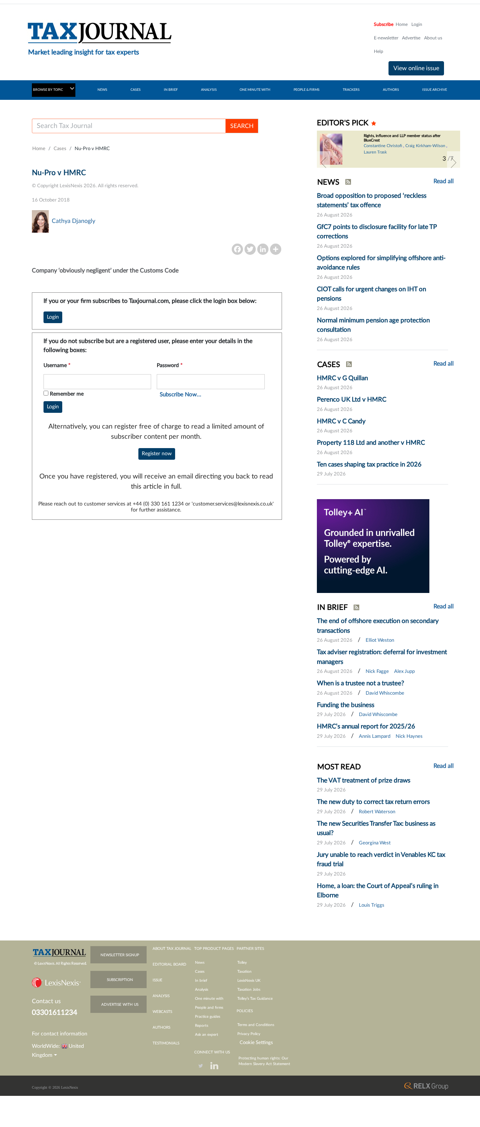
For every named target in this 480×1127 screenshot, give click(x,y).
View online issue (416, 68)
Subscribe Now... (180, 394)
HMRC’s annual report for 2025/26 (366, 726)
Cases (60, 148)
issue (157, 980)
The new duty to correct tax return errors (373, 802)
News (199, 962)
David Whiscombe (385, 693)
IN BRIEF (171, 90)
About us (433, 38)
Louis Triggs (371, 905)
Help (378, 51)
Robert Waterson (377, 812)
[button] (323, 162)
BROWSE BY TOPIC (48, 90)
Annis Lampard (374, 736)
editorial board (169, 964)
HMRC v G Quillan (342, 378)
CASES (135, 90)
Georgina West (375, 843)
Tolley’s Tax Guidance (255, 999)
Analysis (201, 990)
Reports (201, 1026)
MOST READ (339, 767)
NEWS (102, 90)
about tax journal (172, 949)
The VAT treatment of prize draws (363, 780)
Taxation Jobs (248, 990)
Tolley (242, 962)
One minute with (209, 999)
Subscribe (383, 24)
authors (161, 1027)
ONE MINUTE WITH (255, 90)
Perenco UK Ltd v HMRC (351, 399)
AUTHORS (391, 90)
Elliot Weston (380, 640)
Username (57, 365)
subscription (120, 980)
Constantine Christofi (383, 146)
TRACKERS (351, 90)
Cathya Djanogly (73, 221)
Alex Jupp (404, 671)
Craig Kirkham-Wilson (425, 146)
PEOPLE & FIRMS (307, 90)
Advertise (411, 38)
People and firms (209, 1008)
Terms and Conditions (255, 1025)
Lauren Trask (375, 152)
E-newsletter (386, 38)
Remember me (67, 394)
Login (416, 24)
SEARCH (242, 126)
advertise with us (119, 1005)
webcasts (162, 1012)
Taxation (244, 972)
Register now (157, 453)
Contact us (46, 1001)
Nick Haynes (409, 736)
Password (170, 365)
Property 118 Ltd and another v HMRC (371, 442)
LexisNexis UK (249, 981)
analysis (161, 996)
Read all (444, 181)
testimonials (166, 1043)
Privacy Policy (248, 1034)
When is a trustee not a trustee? (360, 683)
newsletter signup (119, 955)
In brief (201, 981)
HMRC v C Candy (341, 421)
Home (402, 24)
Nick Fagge (377, 671)
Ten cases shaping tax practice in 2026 (369, 464)
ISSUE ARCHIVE (434, 90)
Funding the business (345, 705)
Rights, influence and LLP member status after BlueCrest (402, 138)
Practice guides (207, 1017)
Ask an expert (206, 1035)
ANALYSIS (209, 90)
